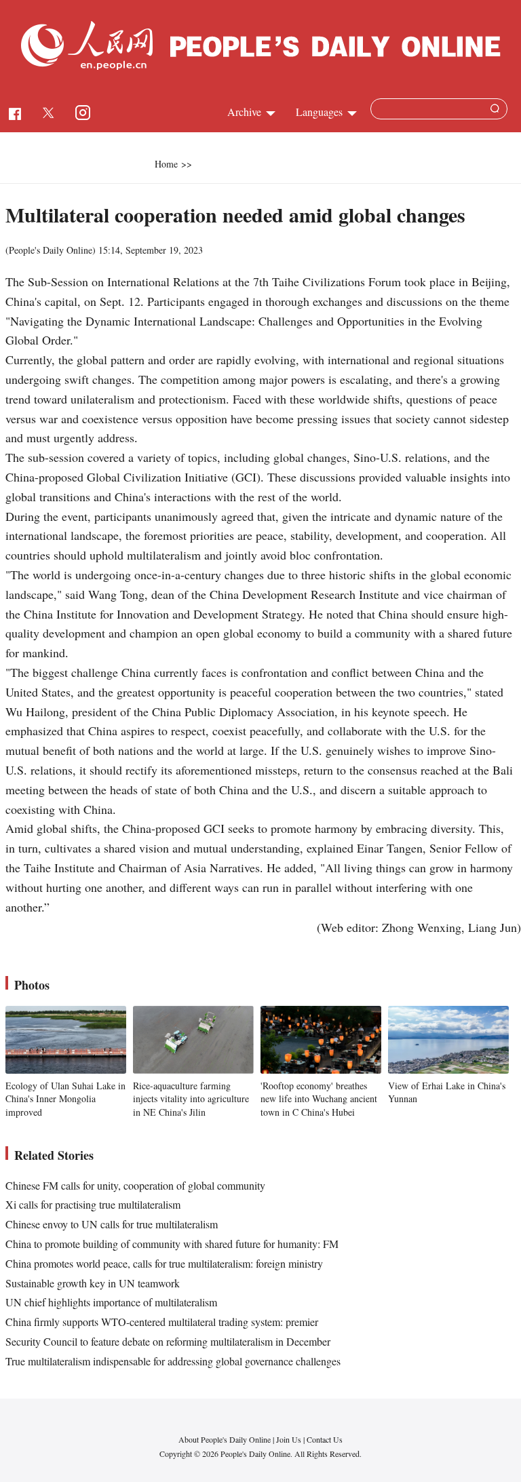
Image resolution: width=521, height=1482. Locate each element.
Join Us (289, 1439)
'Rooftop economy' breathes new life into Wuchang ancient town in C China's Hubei (318, 1098)
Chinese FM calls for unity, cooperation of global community (135, 1185)
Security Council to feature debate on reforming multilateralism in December (167, 1341)
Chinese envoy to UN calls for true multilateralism (111, 1224)
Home (166, 163)
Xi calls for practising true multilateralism (92, 1204)
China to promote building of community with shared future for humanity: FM (172, 1243)
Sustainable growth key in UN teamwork (92, 1283)
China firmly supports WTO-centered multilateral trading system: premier (161, 1321)
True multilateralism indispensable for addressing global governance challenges (173, 1361)
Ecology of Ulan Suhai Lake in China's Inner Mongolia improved (65, 1098)
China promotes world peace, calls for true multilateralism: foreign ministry (164, 1263)
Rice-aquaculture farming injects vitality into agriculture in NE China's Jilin (191, 1098)
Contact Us (325, 1439)
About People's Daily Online (224, 1439)
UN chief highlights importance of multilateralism (111, 1302)
